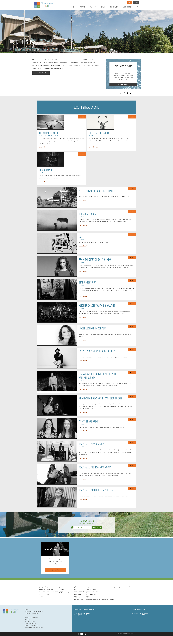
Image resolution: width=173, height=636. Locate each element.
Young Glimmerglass (91, 594)
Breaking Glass (117, 587)
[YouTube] (81, 634)
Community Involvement (92, 591)
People (75, 586)
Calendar (136, 2)
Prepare (61, 591)
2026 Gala (88, 596)
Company (102, 7)
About (75, 587)
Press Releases (50, 592)
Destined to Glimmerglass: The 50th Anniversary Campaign (100, 599)
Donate (129, 2)
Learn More (41, 73)
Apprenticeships (77, 594)
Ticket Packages (43, 586)
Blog (48, 594)
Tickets (73, 7)
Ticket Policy (42, 589)
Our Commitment (127, 7)
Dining (60, 587)
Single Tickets (42, 587)
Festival (82, 7)
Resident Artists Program (53, 591)
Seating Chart (42, 591)
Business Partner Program (92, 586)
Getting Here (62, 589)
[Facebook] (78, 634)
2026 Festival (50, 586)
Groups (40, 598)
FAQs (40, 594)
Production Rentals (78, 599)
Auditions (76, 596)
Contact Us (41, 592)
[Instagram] (85, 634)
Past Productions (78, 598)
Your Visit (93, 7)
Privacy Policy (130, 633)
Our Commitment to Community (122, 586)
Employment (77, 592)
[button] (124, 93)
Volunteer (88, 592)
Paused (82, 117)
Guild (87, 598)
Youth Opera (50, 589)
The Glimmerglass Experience (66, 592)
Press (75, 589)
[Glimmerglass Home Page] (48, 5)
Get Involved (114, 7)
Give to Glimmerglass (91, 589)
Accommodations (63, 586)
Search (138, 9)
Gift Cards (41, 596)
